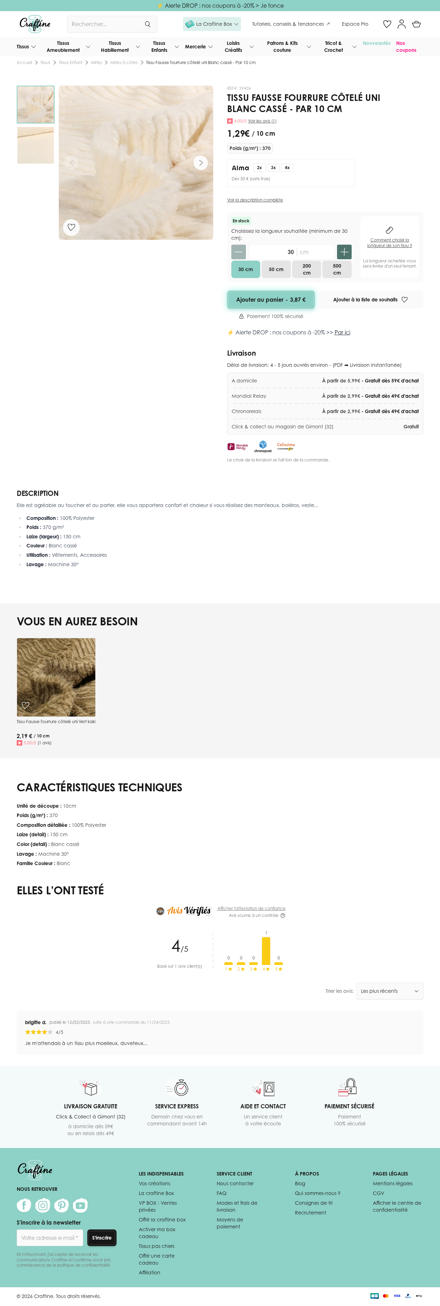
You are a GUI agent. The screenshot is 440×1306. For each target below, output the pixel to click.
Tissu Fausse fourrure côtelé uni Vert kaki (56, 721)
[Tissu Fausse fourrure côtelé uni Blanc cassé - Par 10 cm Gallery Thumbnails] (36, 125)
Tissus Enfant (70, 62)
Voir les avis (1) (262, 121)
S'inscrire (102, 1238)
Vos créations (154, 1183)
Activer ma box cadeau (157, 1232)
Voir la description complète (255, 200)
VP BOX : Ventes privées (158, 1206)
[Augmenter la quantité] (344, 252)
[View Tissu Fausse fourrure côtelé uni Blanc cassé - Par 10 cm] (36, 145)
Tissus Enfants (159, 46)
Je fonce (272, 5)
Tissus (23, 46)
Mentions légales (393, 1183)
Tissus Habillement (115, 46)
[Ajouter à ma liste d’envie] (71, 227)
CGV (378, 1193)
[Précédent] (71, 163)
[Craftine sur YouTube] (80, 1205)
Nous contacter (235, 1183)
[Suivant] (200, 163)
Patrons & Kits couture (282, 46)
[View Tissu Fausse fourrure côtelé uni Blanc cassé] (36, 105)
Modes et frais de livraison (237, 1206)
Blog (300, 1183)
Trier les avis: (340, 991)
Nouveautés (377, 43)
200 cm (307, 269)
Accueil (24, 62)
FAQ (221, 1193)
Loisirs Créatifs (233, 46)
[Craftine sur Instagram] (42, 1205)
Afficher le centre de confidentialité (397, 1206)
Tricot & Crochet (333, 46)
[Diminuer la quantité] (238, 252)
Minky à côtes (124, 62)
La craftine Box (156, 1193)
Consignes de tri (314, 1203)
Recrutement (310, 1213)
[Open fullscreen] (136, 163)
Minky (96, 62)
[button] (212, 24)
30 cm (245, 269)
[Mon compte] (402, 24)
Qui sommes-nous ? (318, 1193)
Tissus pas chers (156, 1246)
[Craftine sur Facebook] (24, 1205)
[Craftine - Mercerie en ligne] (35, 24)
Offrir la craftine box (162, 1219)
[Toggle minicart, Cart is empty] (416, 24)
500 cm (337, 269)
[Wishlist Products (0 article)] (387, 24)
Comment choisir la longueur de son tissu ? (389, 242)
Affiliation (149, 1272)
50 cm (276, 269)
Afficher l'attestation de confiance (251, 908)
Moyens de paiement (230, 1223)
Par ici (342, 332)
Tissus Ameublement (63, 46)
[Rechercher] (147, 24)
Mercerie (195, 46)
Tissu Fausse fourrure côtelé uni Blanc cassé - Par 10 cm (201, 62)
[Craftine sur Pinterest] (61, 1205)
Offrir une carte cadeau (157, 1259)
